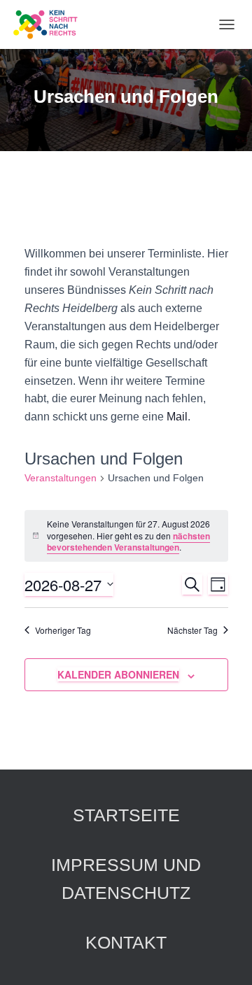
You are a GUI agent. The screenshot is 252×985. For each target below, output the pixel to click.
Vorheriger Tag (63, 630)
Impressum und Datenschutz (126, 878)
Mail (177, 417)
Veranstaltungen (60, 477)
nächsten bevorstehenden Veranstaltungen (128, 542)
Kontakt (126, 942)
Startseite (126, 815)
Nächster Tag (192, 630)
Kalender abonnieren (118, 674)
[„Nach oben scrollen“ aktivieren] (224, 957)
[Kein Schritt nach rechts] (51, 24)
